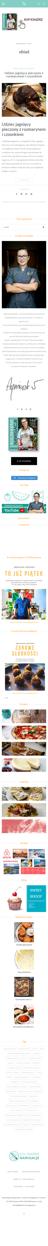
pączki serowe (11, 1091)
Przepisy (31, 68)
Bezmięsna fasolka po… (24, 1026)
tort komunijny (11, 1105)
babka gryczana (10, 1049)
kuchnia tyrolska (12, 1072)
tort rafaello (37, 1105)
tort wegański (16, 1110)
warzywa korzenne (14, 1120)
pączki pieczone (35, 1086)
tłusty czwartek (30, 1110)
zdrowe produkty (37, 1124)
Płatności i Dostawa (24, 1186)
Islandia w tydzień (22, 1063)
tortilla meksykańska (17, 1101)
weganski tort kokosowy (32, 1120)
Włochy (25, 1124)
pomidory (14, 1082)
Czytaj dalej (24, 180)
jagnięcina (36, 1063)
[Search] (43, 227)
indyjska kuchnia (35, 1058)
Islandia (11, 1063)
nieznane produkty (28, 1072)
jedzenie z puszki (14, 1068)
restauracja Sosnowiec (18, 1096)
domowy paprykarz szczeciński (19, 1053)
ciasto (35, 1049)
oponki (9, 1077)
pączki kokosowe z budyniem (17, 1086)
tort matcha (24, 1105)
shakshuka (33, 1096)
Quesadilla (38, 1091)
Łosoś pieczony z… (24, 999)
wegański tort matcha (12, 1124)
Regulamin (13, 1172)
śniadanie (28, 1129)
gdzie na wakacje (13, 1058)
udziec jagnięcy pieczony (14, 1115)
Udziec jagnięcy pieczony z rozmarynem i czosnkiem (24, 74)
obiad (40, 1072)
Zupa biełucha (24, 972)
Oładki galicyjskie (24, 944)
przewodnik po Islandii (28, 1082)
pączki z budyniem (25, 1091)
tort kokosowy (33, 1101)
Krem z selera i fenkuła (31, 1068)
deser (42, 1049)
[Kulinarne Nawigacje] (24, 3)
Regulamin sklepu (31, 1172)
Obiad (15, 68)
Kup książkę (24, 461)
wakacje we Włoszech (34, 1115)
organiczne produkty (22, 1077)
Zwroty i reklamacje (24, 1179)
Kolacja (22, 68)
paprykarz (36, 1077)
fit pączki (36, 1053)
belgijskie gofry (24, 1049)
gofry (24, 1058)
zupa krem (19, 1129)
